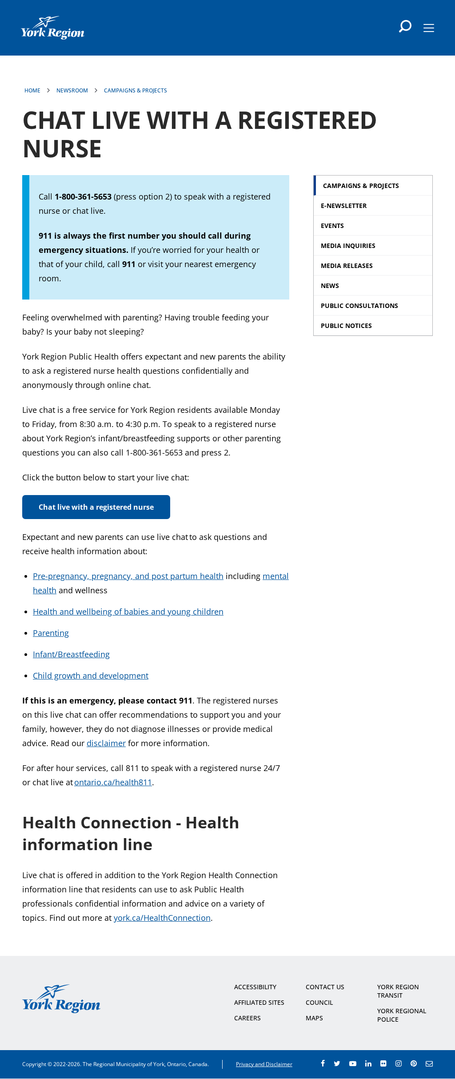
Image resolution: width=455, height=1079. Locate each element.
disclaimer (106, 743)
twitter (337, 1063)
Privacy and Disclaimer (264, 1064)
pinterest (414, 1063)
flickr (383, 1063)
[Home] (52, 28)
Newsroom (72, 90)
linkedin (368, 1063)
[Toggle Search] (405, 26)
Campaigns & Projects (135, 90)
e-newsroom (429, 1063)
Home (32, 90)
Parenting (51, 632)
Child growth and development (90, 675)
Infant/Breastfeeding (71, 654)
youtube (352, 1063)
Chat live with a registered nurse (96, 507)
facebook (323, 1063)
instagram (398, 1063)
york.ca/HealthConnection (162, 917)
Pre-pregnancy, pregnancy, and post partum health (128, 576)
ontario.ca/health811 (113, 782)
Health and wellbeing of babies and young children (128, 611)
